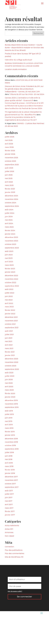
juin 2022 (9, 296)
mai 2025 (8, 178)
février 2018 (10, 470)
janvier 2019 (10, 435)
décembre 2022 (11, 275)
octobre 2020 (10, 366)
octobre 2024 (10, 203)
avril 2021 (9, 345)
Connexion (9, 547)
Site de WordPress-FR (14, 557)
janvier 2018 (10, 473)
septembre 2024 (12, 206)
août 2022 (9, 289)
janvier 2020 (10, 397)
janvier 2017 (10, 515)
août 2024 (9, 210)
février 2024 (10, 230)
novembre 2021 (11, 321)
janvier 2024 (10, 234)
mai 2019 (8, 421)
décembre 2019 (11, 400)
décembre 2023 (11, 237)
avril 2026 (9, 144)
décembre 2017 (11, 477)
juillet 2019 (9, 414)
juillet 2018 (9, 452)
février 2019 (10, 432)
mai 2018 (8, 459)
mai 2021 (8, 341)
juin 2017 (8, 497)
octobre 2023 (10, 244)
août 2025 (9, 168)
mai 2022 (9, 300)
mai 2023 (9, 258)
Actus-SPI (9, 529)
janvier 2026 (10, 154)
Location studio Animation (16, 69)
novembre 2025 (11, 158)
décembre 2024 (11, 196)
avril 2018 (9, 463)
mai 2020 (9, 383)
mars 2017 (9, 508)
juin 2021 (8, 338)
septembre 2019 (11, 407)
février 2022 (10, 310)
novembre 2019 (11, 404)
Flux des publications (13, 550)
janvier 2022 (10, 314)
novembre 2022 (11, 279)
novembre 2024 (11, 199)
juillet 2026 (9, 137)
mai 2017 (8, 501)
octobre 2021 (10, 324)
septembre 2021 (11, 328)
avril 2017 (9, 504)
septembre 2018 (11, 449)
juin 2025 (9, 175)
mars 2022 (9, 307)
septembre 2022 (12, 286)
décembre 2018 (11, 439)
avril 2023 (9, 262)
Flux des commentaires (14, 553)
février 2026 (10, 151)
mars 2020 (9, 390)
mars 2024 (9, 227)
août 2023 (9, 251)
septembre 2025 (12, 165)
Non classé (9, 536)
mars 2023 (9, 265)
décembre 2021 (11, 317)
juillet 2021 (9, 335)
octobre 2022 (10, 282)
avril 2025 (9, 182)
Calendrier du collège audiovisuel (18, 60)
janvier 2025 (10, 192)
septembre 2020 (12, 369)
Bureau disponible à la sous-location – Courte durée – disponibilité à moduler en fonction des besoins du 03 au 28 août (24, 47)
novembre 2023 (11, 241)
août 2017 (9, 491)
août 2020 (9, 373)
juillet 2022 (9, 293)
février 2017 (10, 511)
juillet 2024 (9, 213)
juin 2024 (9, 217)
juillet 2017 (9, 494)
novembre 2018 (11, 442)
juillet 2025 (9, 171)
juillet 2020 (9, 376)
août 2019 (9, 411)
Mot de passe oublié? (15, 591)
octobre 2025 (10, 161)
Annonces (9, 532)
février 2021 (10, 352)
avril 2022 (9, 303)
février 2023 (10, 269)
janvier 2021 (10, 355)
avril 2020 (9, 387)
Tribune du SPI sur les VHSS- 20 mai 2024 (26, 94)
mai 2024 (9, 220)
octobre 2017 (10, 484)
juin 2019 (8, 418)
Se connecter (24, 596)
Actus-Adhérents (12, 526)
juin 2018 (8, 456)
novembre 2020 (11, 362)
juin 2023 (9, 255)
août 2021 (9, 331)
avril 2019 (9, 425)
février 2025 (10, 189)
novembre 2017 (11, 480)
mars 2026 (9, 147)
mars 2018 (9, 466)
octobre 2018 (10, 445)
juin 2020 (9, 380)
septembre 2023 (12, 248)
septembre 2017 (11, 487)
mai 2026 (9, 140)
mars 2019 (9, 428)
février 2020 (10, 393)
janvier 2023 (10, 272)
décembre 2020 (11, 359)
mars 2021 (9, 348)
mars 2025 (9, 185)
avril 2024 (9, 223)
